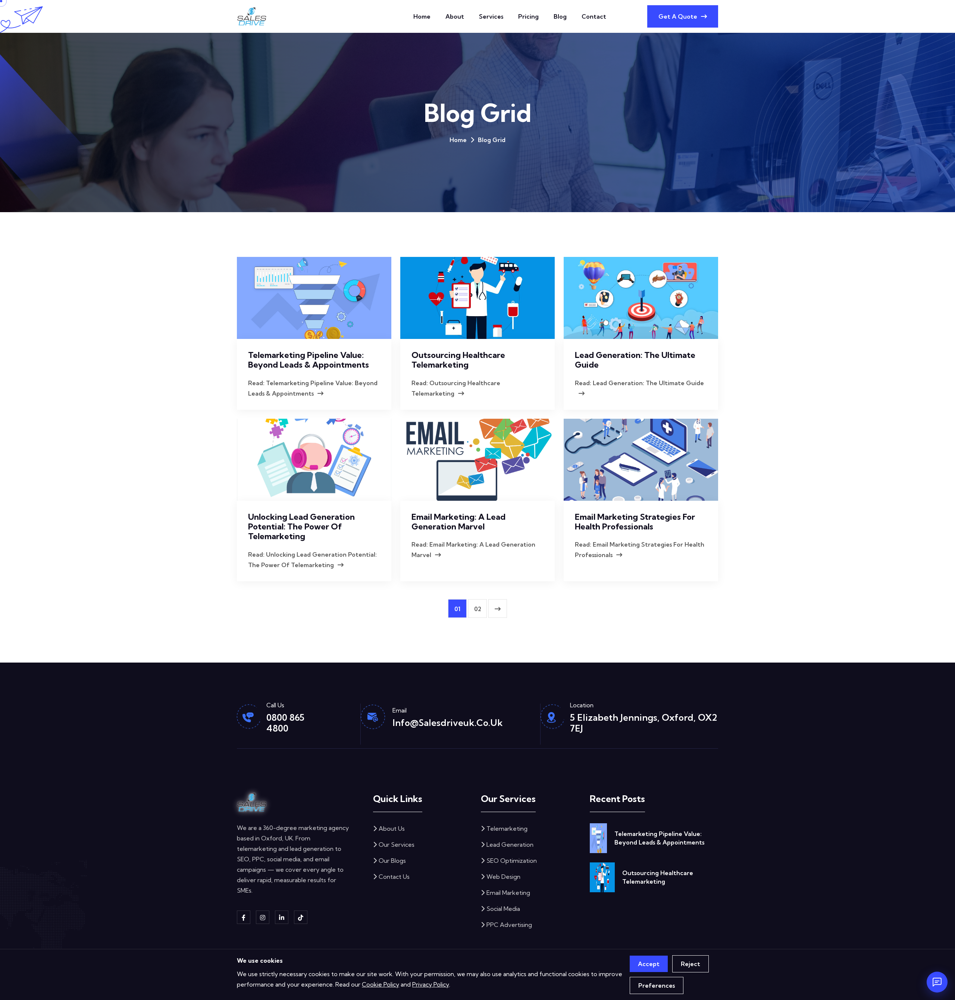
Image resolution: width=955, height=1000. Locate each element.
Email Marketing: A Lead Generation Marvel (458, 522)
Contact (594, 16)
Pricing (528, 16)
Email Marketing (508, 892)
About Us (392, 828)
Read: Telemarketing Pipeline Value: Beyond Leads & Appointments (313, 388)
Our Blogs (392, 860)
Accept (649, 964)
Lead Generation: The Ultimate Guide (635, 360)
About (454, 16)
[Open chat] (937, 982)
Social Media (503, 908)
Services (491, 16)
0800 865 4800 (285, 723)
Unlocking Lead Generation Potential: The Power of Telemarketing (301, 527)
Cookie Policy (380, 984)
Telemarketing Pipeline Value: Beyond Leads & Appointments (308, 360)
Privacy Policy (430, 984)
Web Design (503, 876)
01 (457, 609)
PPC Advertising (509, 924)
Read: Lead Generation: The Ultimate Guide (639, 383)
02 (477, 609)
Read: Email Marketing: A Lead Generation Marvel (473, 550)
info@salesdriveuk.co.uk (447, 722)
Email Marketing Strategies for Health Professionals (635, 522)
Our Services (396, 844)
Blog (560, 16)
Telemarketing (506, 828)
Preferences (656, 985)
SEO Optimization (511, 860)
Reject (690, 964)
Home (421, 16)
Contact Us (394, 876)
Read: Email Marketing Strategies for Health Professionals (639, 550)
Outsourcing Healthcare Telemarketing (458, 360)
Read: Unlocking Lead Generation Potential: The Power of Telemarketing (312, 560)
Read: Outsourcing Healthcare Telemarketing (455, 388)
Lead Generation (509, 844)
